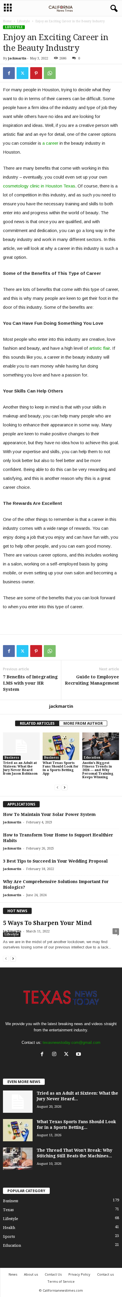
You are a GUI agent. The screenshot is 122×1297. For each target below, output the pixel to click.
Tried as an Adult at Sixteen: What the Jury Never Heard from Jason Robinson (20, 768)
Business (11, 757)
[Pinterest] (36, 73)
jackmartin (17, 58)
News (13, 1274)
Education (92, 757)
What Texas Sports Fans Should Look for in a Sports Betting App (60, 768)
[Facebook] (9, 73)
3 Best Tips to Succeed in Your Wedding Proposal (55, 861)
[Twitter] (22, 73)
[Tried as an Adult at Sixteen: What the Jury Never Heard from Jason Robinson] (21, 746)
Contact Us (53, 1274)
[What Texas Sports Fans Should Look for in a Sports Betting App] (61, 746)
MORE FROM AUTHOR (83, 723)
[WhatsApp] (50, 73)
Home (7, 21)
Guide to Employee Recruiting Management (92, 680)
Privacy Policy (79, 1274)
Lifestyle (23, 21)
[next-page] (65, 787)
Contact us (105, 1274)
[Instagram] (55, 1054)
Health (9, 1227)
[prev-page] (57, 787)
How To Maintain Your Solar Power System (49, 814)
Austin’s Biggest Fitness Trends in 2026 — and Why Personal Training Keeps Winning (97, 770)
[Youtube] (79, 1054)
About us (31, 1274)
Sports (9, 1236)
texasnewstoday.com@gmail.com (71, 1042)
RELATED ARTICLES (37, 723)
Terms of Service (61, 1281)
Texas (8, 1210)
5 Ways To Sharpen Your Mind (47, 923)
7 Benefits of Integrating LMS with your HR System (30, 683)
